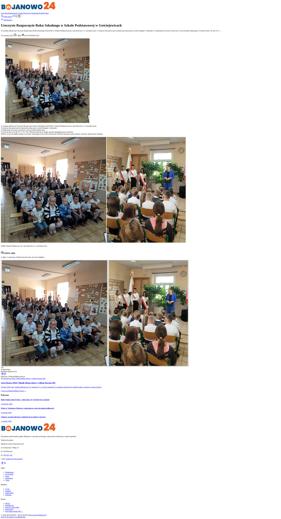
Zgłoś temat (9, 493)
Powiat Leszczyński (12, 507)
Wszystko (4, 13)
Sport (38, 13)
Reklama (8, 495)
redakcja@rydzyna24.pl (14, 459)
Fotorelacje (9, 478)
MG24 (7, 503)
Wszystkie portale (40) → (14, 511)
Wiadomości (12, 13)
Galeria (42, 13)
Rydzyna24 (9, 509)
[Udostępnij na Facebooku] (2, 375)
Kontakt (8, 491)
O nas (7, 489)
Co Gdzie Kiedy (22, 13)
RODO (23, 517)
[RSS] (5, 464)
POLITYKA (5, 517)
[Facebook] (2, 464)
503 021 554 (7, 455)
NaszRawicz (9, 505)
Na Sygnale (32, 13)
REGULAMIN (15, 517)
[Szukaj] (2, 17)
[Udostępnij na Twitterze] (5, 375)
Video (47, 13)
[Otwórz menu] (19, 16)
